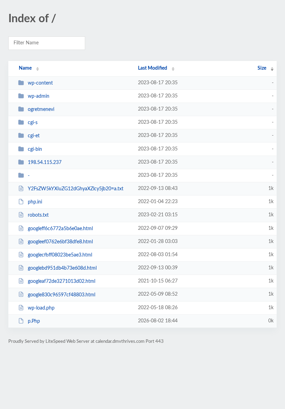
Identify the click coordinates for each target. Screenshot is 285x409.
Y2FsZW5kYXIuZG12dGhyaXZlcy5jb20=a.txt (75, 188)
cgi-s (33, 122)
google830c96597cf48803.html (61, 294)
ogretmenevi (41, 109)
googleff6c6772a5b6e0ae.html (60, 228)
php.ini (35, 202)
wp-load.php (41, 308)
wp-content (40, 83)
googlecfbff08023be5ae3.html (60, 255)
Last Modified (152, 68)
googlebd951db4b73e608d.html (62, 268)
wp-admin (38, 96)
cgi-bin (35, 149)
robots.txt (38, 215)
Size (262, 68)
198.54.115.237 (45, 162)
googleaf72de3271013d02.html (61, 281)
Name (25, 68)
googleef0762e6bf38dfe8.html (60, 242)
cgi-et (34, 135)
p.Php (34, 321)
